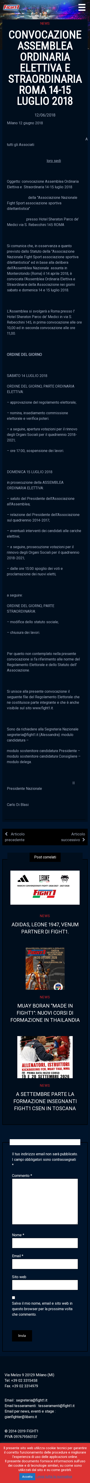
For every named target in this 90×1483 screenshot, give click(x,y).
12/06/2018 (45, 115)
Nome (18, 1235)
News (45, 23)
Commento (22, 1175)
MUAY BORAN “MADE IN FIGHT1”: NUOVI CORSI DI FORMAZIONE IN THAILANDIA (45, 1013)
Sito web (19, 1277)
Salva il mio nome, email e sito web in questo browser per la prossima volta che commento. (42, 1309)
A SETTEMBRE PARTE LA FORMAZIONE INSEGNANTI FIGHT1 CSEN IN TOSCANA (45, 1101)
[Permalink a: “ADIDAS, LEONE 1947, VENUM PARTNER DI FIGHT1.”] (45, 887)
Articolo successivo (73, 837)
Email (17, 1256)
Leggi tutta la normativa (54, 1476)
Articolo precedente (15, 837)
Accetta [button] (27, 1476)
